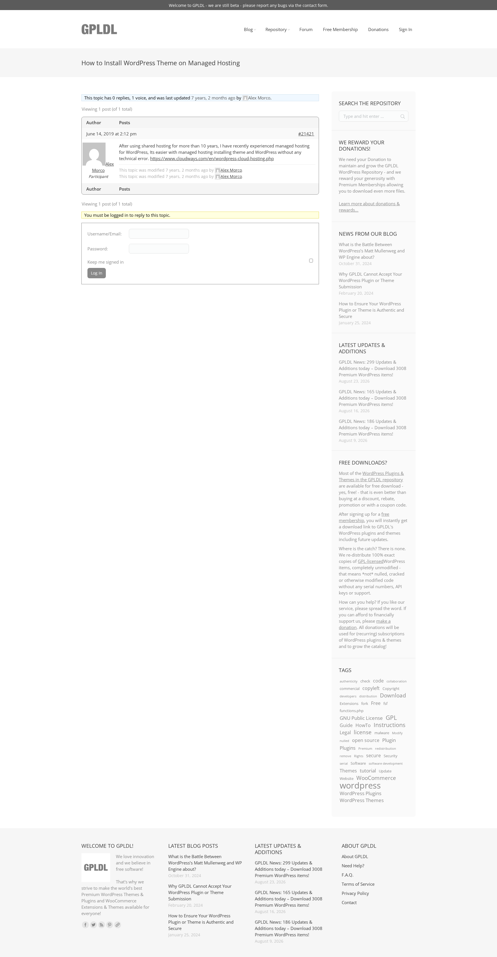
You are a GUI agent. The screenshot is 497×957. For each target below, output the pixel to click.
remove (345, 756)
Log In (96, 273)
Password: (97, 249)
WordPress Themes (362, 800)
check (365, 681)
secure (373, 755)
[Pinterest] (109, 924)
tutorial (368, 770)
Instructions (390, 725)
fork (364, 703)
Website (346, 778)
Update (385, 771)
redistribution (385, 749)
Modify (397, 733)
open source (365, 740)
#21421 (306, 134)
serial (344, 764)
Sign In (405, 29)
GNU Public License (361, 718)
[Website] (117, 924)
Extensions (349, 703)
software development (386, 764)
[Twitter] (93, 924)
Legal (345, 732)
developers (348, 696)
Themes (348, 771)
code (378, 681)
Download (393, 695)
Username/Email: (104, 234)
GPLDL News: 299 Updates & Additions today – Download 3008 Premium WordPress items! (372, 368)
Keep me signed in (105, 262)
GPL (391, 717)
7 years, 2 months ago (213, 98)
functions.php (352, 710)
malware (381, 732)
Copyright (391, 688)
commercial (350, 688)
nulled (344, 741)
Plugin (389, 740)
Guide (346, 725)
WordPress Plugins (360, 793)
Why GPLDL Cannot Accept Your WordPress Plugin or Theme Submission (370, 280)
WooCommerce (376, 778)
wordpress (360, 785)
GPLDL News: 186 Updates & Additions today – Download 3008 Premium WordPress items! (372, 427)
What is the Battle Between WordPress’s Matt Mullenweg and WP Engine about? (372, 250)
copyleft (371, 688)
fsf (385, 703)
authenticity (349, 681)
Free (376, 703)
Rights (358, 756)
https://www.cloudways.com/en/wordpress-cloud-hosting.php (212, 158)
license (363, 732)
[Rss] (101, 924)
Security (390, 755)
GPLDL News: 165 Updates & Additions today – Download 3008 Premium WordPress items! (372, 398)
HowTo (363, 725)
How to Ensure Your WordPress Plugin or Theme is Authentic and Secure (371, 310)
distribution (368, 696)
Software (358, 763)
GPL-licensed (370, 561)
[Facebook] (85, 924)
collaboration (397, 681)
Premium (365, 749)
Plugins (347, 748)
